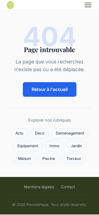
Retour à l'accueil (50, 89)
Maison (24, 158)
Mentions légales (39, 186)
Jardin (76, 146)
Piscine (48, 158)
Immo (54, 146)
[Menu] (88, 5)
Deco (39, 133)
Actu (19, 133)
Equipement (27, 146)
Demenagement (70, 133)
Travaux (74, 158)
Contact (68, 186)
